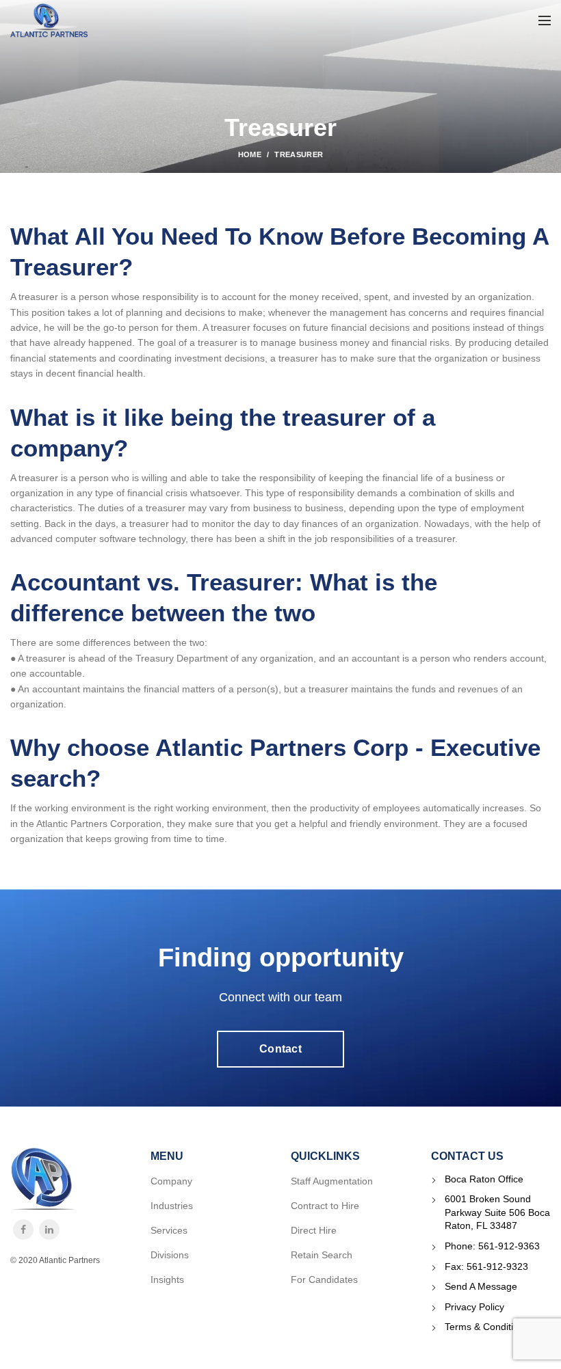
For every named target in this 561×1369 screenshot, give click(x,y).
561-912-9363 (509, 1246)
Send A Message (481, 1286)
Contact (280, 1049)
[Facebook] (23, 1229)
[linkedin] (49, 1229)
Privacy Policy (474, 1306)
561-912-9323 (497, 1266)
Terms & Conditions (487, 1326)
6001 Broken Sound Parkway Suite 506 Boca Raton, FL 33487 (497, 1212)
